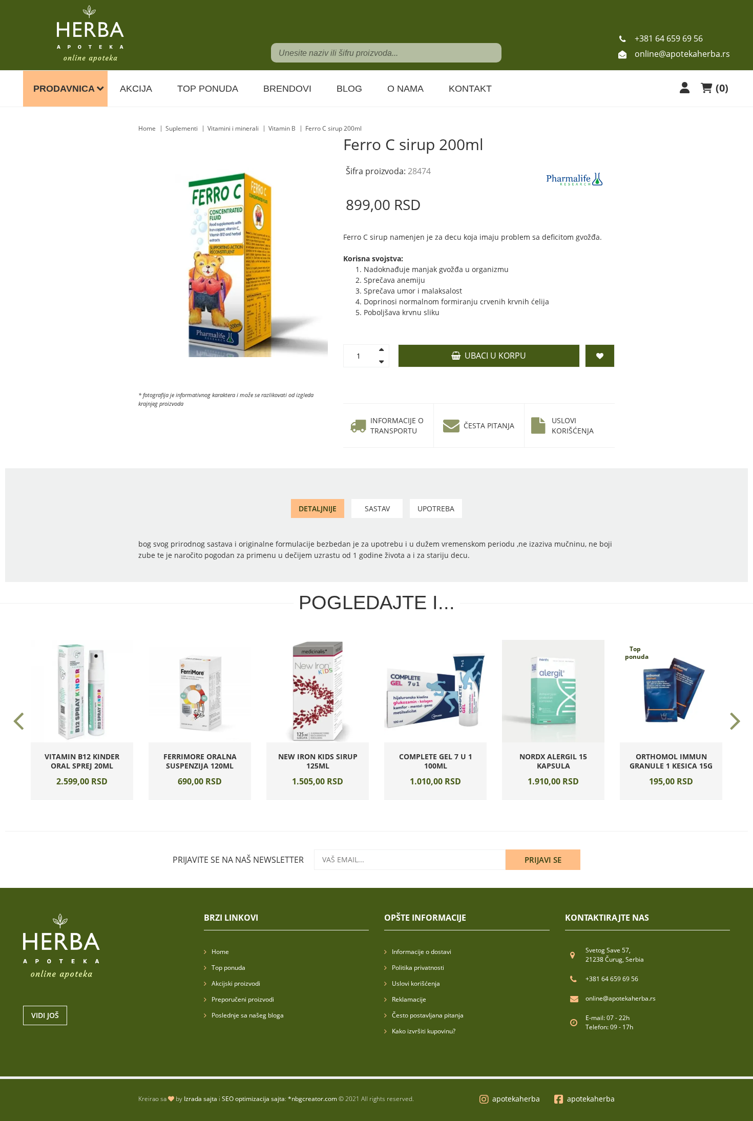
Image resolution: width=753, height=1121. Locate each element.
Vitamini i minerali (233, 128)
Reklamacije (409, 999)
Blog (349, 89)
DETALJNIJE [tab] (318, 508)
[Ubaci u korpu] (68, 740)
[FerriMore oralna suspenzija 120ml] (200, 691)
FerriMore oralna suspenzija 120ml (200, 761)
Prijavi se (543, 860)
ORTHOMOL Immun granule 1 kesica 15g (671, 761)
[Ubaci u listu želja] (96, 740)
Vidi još (45, 1015)
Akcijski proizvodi (236, 983)
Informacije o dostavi (421, 951)
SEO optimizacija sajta (253, 1098)
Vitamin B (282, 128)
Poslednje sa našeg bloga (248, 1015)
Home (147, 128)
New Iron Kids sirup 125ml (318, 761)
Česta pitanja (489, 425)
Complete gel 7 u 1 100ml (435, 761)
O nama (405, 89)
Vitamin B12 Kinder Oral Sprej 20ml (82, 761)
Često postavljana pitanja (428, 1015)
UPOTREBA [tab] (435, 508)
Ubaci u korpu (493, 355)
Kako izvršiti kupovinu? (423, 1031)
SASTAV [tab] (377, 508)
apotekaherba (516, 1099)
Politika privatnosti (418, 967)
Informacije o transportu (397, 425)
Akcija (136, 89)
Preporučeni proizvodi (243, 999)
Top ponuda (207, 89)
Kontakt (470, 89)
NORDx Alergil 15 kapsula (553, 761)
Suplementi (181, 128)
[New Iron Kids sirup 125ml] (317, 691)
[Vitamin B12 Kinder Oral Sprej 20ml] (82, 691)
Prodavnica (64, 89)
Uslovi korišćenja (573, 425)
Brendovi (287, 89)
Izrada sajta (200, 1098)
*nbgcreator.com (312, 1098)
